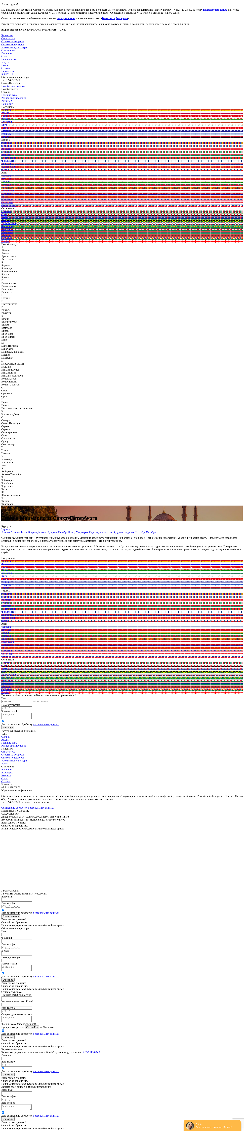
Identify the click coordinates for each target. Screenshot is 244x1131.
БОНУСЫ (7, 74)
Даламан (42, 532)
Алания (5, 532)
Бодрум (32, 532)
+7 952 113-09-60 (90, 1052)
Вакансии (6, 769)
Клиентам (7, 35)
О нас (4, 778)
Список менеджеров (12, 757)
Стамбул (63, 532)
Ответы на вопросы (12, 754)
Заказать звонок (11, 916)
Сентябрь (140, 532)
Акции (5, 739)
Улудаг (99, 532)
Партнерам (7, 71)
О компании (8, 50)
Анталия (15, 532)
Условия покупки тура (14, 760)
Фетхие (108, 532)
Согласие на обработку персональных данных (27, 807)
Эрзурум (118, 532)
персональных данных (46, 724)
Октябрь (151, 532)
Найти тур (8, 727)
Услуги (5, 62)
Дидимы (52, 532)
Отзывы (5, 68)
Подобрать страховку (13, 86)
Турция (5, 529)
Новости (6, 65)
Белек (24, 532)
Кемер (71, 532)
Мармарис (82, 532)
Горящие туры (9, 742)
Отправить (8, 980)
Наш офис (7, 772)
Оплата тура (8, 751)
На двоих (128, 532)
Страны (5, 736)
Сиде (92, 532)
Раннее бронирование (13, 745)
